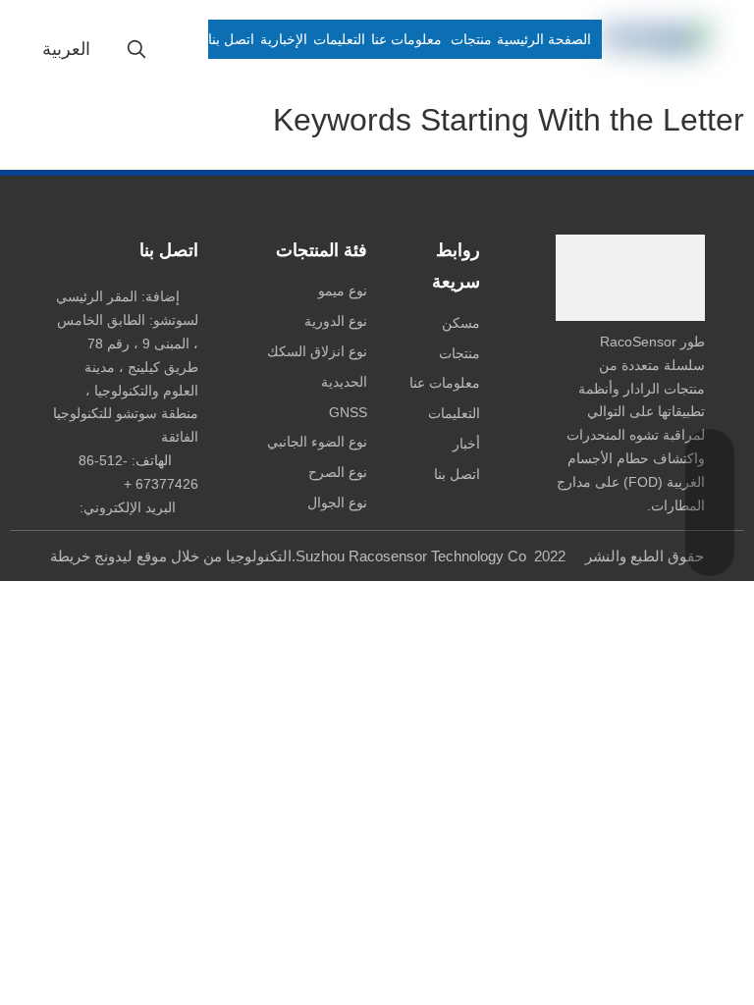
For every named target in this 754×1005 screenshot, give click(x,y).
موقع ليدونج (130, 556)
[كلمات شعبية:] (136, 50)
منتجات (459, 353)
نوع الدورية (335, 321)
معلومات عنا (444, 383)
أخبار (466, 443)
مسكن (461, 323)
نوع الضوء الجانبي (317, 442)
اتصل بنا (457, 474)
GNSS (348, 412)
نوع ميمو (342, 290)
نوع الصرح (337, 472)
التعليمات (454, 413)
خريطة (70, 556)
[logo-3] (630, 278)
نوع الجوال (337, 502)
